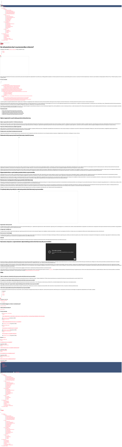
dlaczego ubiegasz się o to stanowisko (32, 270)
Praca (5, 14)
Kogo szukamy (6, 36)
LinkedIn (7, 30)
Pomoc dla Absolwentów (10, 11)
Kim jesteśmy (6, 34)
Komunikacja (8, 25)
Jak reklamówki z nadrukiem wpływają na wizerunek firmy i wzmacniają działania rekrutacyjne (23, 316)
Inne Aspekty (6, 21)
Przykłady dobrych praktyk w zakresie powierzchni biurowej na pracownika (14, 91)
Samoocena (8, 24)
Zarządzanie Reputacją (10, 13)
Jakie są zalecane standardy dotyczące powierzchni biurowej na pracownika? (16, 97)
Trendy (7, 32)
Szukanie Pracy (9, 18)
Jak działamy (6, 35)
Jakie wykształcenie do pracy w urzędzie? (11, 321)
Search (2, 43)
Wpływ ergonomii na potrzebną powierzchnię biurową (11, 85)
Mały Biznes (8, 27)
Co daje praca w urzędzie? (6, 342)
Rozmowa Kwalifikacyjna (10, 17)
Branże (5, 37)
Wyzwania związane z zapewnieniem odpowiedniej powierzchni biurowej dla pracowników (17, 95)
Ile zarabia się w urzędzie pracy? (7, 353)
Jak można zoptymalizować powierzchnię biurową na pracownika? (14, 100)
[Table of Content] (61, 81)
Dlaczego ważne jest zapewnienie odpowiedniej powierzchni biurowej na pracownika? (17, 99)
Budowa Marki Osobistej (10, 12)
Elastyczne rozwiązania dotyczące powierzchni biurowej (11, 90)
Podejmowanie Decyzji (10, 23)
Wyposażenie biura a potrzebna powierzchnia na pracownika (12, 89)
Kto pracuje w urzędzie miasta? (9, 333)
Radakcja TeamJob (12, 49)
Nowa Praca (8, 20)
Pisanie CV (8, 15)
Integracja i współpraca (8, 93)
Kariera (5, 9)
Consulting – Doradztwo (8, 39)
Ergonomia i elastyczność (8, 92)
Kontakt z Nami (5, 40)
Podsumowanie (6, 84)
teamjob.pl (51, 269)
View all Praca (2, 361)
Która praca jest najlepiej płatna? (7, 358)
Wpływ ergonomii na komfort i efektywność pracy (12, 86)
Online (5, 29)
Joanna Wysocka (6, 318)
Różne (7, 28)
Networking (8, 387)
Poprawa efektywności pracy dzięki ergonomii (11, 87)
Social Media (8, 397)
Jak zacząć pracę (7, 38)
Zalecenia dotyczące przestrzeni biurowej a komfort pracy (12, 88)
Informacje (4, 33)
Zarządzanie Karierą (9, 377)
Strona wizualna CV (9, 16)
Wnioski (5, 94)
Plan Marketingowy (9, 26)
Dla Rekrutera (8, 19)
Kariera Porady (8, 10)
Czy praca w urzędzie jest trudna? (10, 328)
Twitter (7, 31)
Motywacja (8, 22)
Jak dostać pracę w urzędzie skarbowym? (9, 347)
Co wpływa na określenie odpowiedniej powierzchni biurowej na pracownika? (16, 98)
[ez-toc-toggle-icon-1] (61, 82)
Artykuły (3, 8)
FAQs (3, 96)
